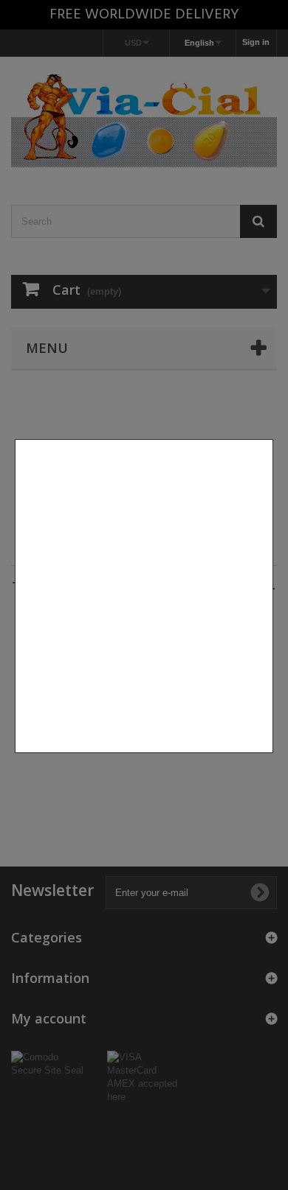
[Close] (267, 760)
